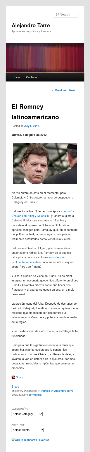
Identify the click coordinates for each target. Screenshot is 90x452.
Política (45, 391)
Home (16, 77)
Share (19, 377)
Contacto (31, 77)
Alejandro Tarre (31, 25)
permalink (35, 395)
